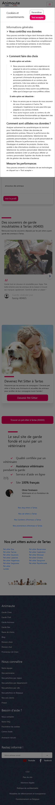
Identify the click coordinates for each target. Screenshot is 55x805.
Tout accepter (38, 17)
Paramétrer (37, 12)
